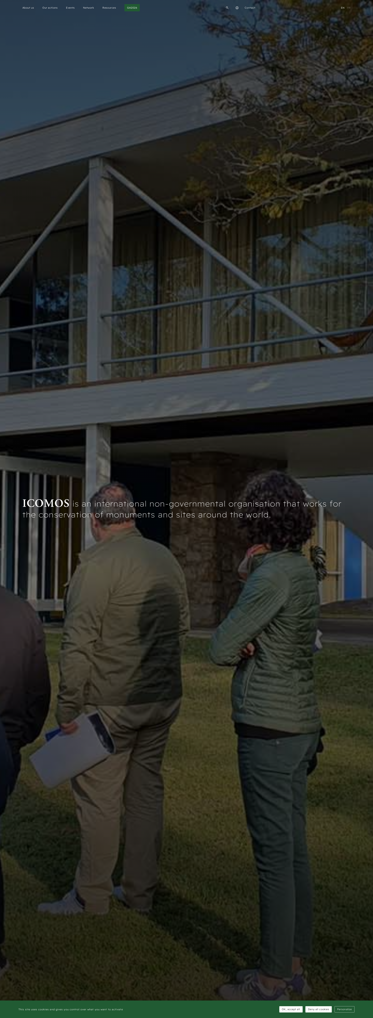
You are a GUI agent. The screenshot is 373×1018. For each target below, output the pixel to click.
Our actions (50, 7)
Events (70, 7)
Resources (109, 7)
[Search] (227, 8)
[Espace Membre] (237, 8)
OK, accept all (291, 1009)
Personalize (344, 1009)
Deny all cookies (318, 1009)
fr (349, 7)
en (343, 7)
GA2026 (132, 7)
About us (28, 7)
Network (88, 7)
